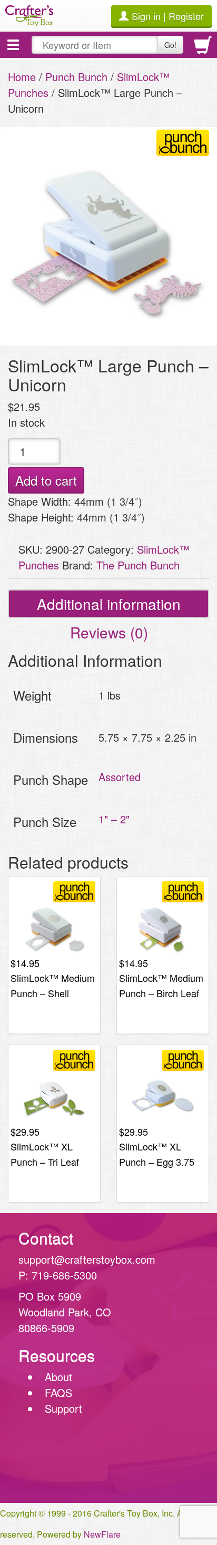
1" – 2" (114, 818)
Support (63, 1408)
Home (22, 76)
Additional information (109, 603)
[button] (13, 45)
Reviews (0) (109, 632)
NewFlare (102, 1534)
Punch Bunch (76, 76)
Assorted (119, 776)
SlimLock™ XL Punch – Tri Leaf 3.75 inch (45, 1161)
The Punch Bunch (138, 565)
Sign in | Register (168, 16)
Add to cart (46, 480)
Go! (170, 45)
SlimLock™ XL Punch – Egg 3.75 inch (156, 1161)
